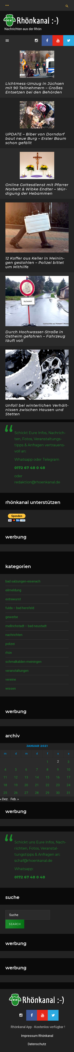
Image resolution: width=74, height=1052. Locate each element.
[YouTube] (57, 40)
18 (5, 785)
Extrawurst (13, 599)
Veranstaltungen (17, 671)
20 (26, 785)
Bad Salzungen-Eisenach (22, 581)
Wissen (10, 688)
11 (5, 777)
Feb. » (15, 799)
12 (16, 777)
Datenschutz (37, 1044)
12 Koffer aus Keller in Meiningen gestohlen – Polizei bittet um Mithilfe (34, 262)
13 (26, 777)
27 (26, 793)
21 (37, 785)
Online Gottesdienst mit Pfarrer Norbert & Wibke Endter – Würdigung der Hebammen (36, 189)
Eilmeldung (13, 590)
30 (58, 793)
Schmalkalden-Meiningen (23, 662)
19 (16, 785)
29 (47, 793)
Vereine (10, 679)
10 (68, 769)
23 (58, 785)
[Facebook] (47, 40)
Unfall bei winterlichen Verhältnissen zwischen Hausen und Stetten (37, 409)
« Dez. (4, 799)
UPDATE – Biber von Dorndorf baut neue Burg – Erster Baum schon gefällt (35, 138)
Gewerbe (11, 617)
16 (58, 777)
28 (37, 793)
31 (68, 793)
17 (68, 777)
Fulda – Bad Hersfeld (19, 608)
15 (47, 777)
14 (37, 777)
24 (68, 785)
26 (16, 793)
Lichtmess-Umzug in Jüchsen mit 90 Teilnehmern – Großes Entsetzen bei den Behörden (34, 87)
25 (5, 793)
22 (47, 785)
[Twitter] (68, 40)
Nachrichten (13, 635)
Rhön (8, 653)
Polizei (10, 644)
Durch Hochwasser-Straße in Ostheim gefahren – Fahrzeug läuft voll (35, 336)
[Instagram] (36, 40)
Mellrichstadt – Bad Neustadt (26, 626)
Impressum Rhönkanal (37, 1036)
